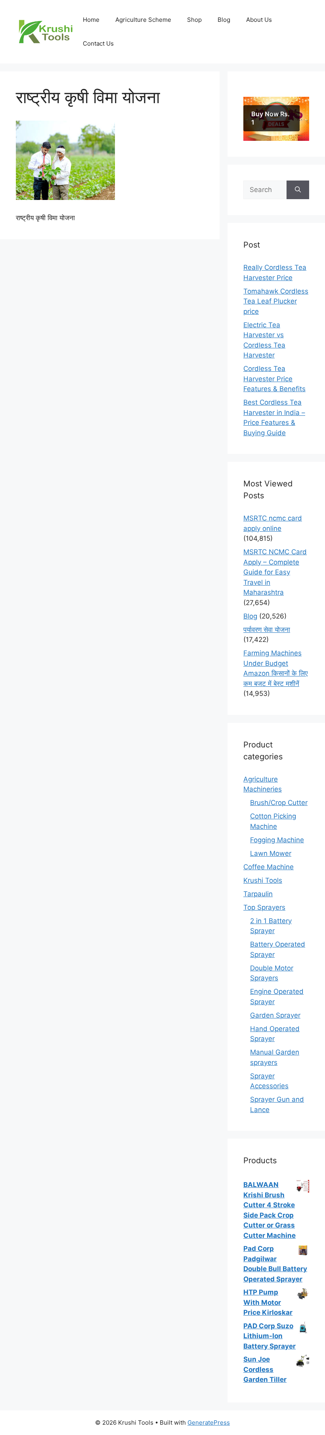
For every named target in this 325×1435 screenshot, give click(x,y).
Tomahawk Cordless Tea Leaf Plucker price (275, 301)
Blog (224, 19)
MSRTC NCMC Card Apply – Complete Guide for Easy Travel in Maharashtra (275, 572)
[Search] (298, 190)
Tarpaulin (258, 894)
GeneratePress (208, 1422)
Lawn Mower (270, 853)
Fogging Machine (277, 840)
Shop (194, 19)
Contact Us (98, 43)
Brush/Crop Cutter (279, 803)
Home (91, 19)
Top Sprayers (264, 907)
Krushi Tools (262, 880)
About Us (259, 19)
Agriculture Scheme (143, 19)
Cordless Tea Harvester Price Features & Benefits (274, 379)
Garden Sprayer (275, 1015)
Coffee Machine (268, 867)
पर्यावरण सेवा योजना (266, 630)
